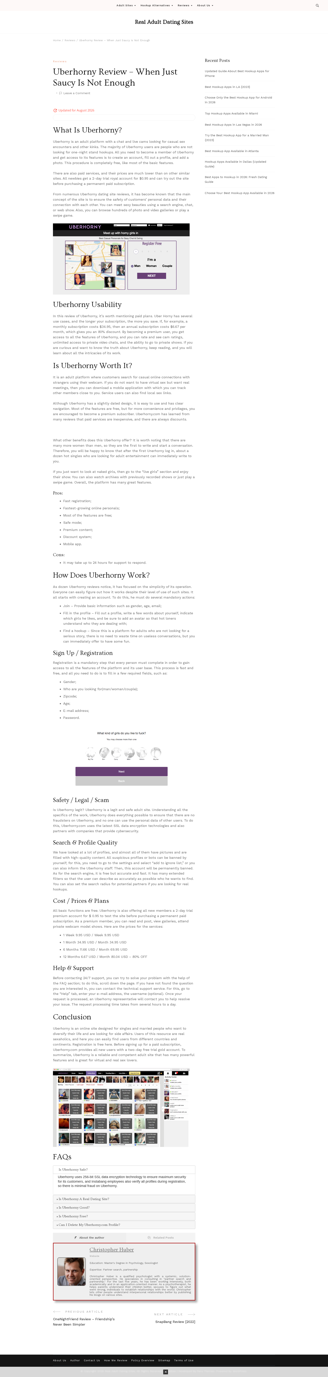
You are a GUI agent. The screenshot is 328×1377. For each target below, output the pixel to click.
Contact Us (92, 1360)
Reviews (183, 5)
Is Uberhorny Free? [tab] (73, 1216)
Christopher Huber (112, 1250)
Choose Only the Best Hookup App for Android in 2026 (238, 100)
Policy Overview (143, 1360)
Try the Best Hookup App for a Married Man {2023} (237, 137)
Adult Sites (125, 5)
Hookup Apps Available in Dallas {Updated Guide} (235, 164)
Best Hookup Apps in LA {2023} (227, 87)
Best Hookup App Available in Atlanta (232, 151)
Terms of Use (184, 1360)
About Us (203, 5)
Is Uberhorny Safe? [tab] (73, 1170)
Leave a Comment (76, 93)
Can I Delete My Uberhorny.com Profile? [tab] (89, 1225)
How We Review (115, 1360)
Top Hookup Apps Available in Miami (231, 113)
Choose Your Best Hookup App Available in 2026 (239, 193)
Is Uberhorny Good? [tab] (74, 1208)
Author (75, 1360)
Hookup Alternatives (155, 5)
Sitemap (164, 1360)
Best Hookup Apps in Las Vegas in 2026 (233, 124)
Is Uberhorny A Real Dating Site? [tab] (84, 1199)
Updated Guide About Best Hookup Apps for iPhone (237, 73)
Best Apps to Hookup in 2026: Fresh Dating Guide (236, 179)
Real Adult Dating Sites (164, 22)
